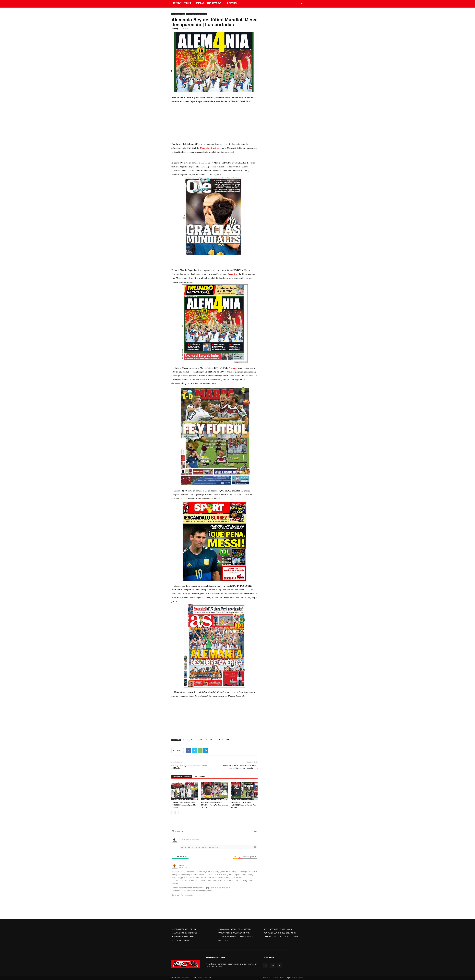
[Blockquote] (203, 847)
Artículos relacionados (182, 777)
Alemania (233, 367)
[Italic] (185, 847)
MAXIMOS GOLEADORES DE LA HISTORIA (234, 929)
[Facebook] (188, 750)
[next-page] (176, 812)
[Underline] (189, 847)
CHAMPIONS (232, 3)
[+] (216, 847)
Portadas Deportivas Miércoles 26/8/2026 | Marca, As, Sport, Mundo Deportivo (184, 805)
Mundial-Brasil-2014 (222, 740)
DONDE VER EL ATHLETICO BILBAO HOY (279, 933)
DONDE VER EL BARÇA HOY (182, 936)
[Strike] (192, 847)
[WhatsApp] (200, 750)
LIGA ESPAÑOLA (214, 3)
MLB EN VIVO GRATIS (180, 940)
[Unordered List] (199, 847)
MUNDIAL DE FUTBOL (178, 14)
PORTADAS (199, 3)
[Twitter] (194, 750)
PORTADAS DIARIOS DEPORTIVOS (196, 14)
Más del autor (199, 777)
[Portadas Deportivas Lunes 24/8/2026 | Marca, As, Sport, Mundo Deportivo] (244, 791)
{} (213, 847)
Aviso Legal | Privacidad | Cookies (292, 978)
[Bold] (182, 847)
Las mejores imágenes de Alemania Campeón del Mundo (190, 766)
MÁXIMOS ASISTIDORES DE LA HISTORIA (233, 933)
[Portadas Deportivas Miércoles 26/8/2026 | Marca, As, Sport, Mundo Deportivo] (184, 791)
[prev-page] (173, 812)
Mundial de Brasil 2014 (210, 147)
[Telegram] (205, 750)
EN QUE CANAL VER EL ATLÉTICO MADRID (280, 936)
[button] (301, 3)
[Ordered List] (196, 847)
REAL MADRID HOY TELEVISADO (184, 933)
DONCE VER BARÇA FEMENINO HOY (278, 929)
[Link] (210, 847)
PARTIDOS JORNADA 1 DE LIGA (183, 929)
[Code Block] (206, 847)
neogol (176, 29)
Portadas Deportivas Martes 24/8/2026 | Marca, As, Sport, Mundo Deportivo (214, 805)
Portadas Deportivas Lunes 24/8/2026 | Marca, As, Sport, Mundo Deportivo (244, 805)
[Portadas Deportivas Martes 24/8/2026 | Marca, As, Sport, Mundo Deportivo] (214, 791)
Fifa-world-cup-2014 (206, 740)
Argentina (232, 274)
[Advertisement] (214, 123)
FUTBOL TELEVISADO (182, 3)
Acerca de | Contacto (270, 978)
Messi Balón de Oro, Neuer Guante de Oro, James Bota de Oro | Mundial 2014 (240, 766)
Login (254, 831)
